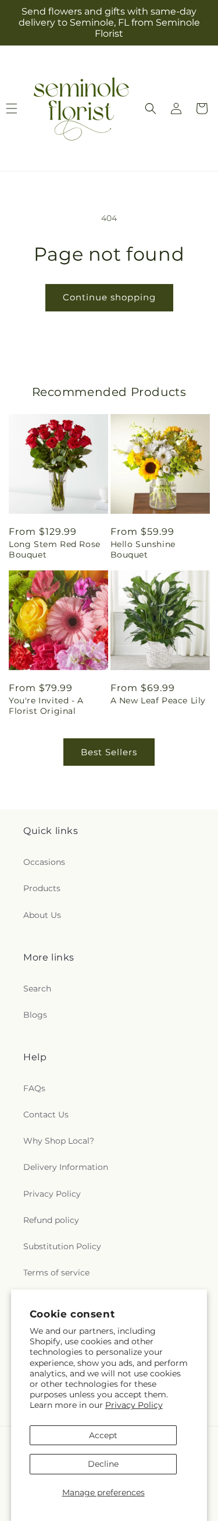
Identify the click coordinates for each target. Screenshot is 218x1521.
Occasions (44, 862)
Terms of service (56, 1272)
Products (41, 888)
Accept (103, 1435)
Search (37, 988)
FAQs (34, 1088)
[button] (150, 108)
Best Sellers (109, 752)
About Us (42, 915)
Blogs (35, 1015)
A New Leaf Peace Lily (158, 700)
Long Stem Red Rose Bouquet (55, 549)
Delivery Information (65, 1167)
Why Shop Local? (58, 1141)
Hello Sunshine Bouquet (143, 549)
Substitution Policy (62, 1246)
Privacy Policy (134, 1405)
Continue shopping (109, 297)
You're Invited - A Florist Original (46, 705)
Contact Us (46, 1114)
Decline (103, 1464)
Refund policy (51, 1220)
